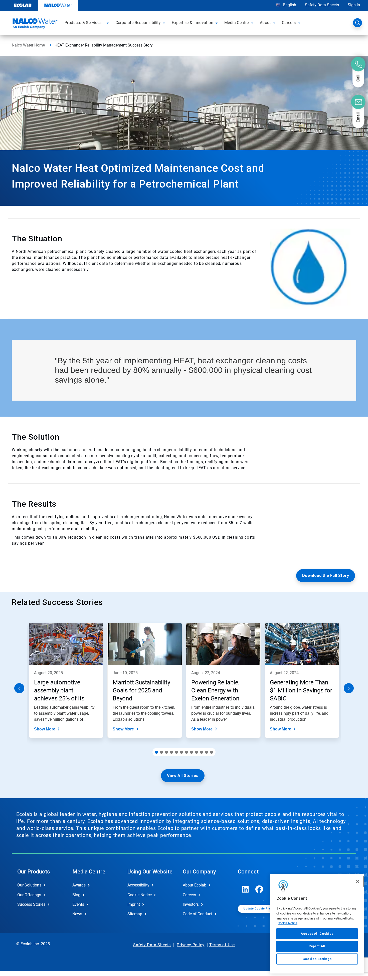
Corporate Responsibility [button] (138, 22)
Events (78, 904)
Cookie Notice (287, 923)
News (77, 913)
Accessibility (138, 885)
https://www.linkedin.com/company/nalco (245, 889)
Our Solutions (29, 885)
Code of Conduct (197, 913)
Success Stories (31, 904)
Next (349, 688)
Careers (189, 894)
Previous (19, 688)
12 (211, 752)
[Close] (357, 881)
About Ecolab (194, 885)
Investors (191, 904)
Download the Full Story (325, 575)
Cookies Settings (317, 959)
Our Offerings (29, 894)
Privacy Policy (190, 944)
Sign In (354, 5)
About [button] (265, 22)
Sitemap (134, 913)
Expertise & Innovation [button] (192, 22)
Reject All (317, 946)
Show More (44, 729)
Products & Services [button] (83, 22)
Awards (79, 885)
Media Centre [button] (236, 22)
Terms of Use (222, 944)
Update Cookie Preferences (263, 908)
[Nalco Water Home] (34, 24)
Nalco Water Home (28, 45)
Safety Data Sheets (322, 5)
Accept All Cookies (317, 933)
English (289, 5)
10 (201, 752)
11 (206, 752)
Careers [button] (289, 22)
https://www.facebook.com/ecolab (259, 889)
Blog (76, 894)
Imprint (133, 904)
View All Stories (182, 775)
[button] (108, 23)
